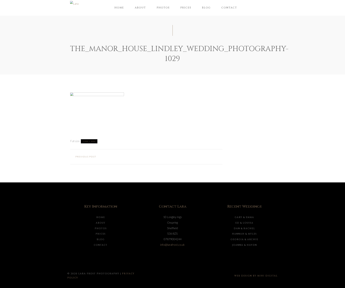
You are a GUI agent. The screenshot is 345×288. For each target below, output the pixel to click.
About (140, 7)
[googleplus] (146, 157)
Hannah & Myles (244, 233)
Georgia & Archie (244, 239)
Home (119, 7)
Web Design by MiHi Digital (256, 275)
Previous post (85, 156)
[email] (167, 157)
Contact (229, 7)
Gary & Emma (244, 217)
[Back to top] (337, 280)
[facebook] (125, 157)
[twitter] (136, 157)
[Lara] (74, 3)
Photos (163, 7)
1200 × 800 (89, 141)
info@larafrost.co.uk (172, 244)
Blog (206, 7)
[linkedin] (157, 157)
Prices (185, 7)
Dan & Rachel (244, 228)
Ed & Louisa (244, 222)
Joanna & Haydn (244, 245)
